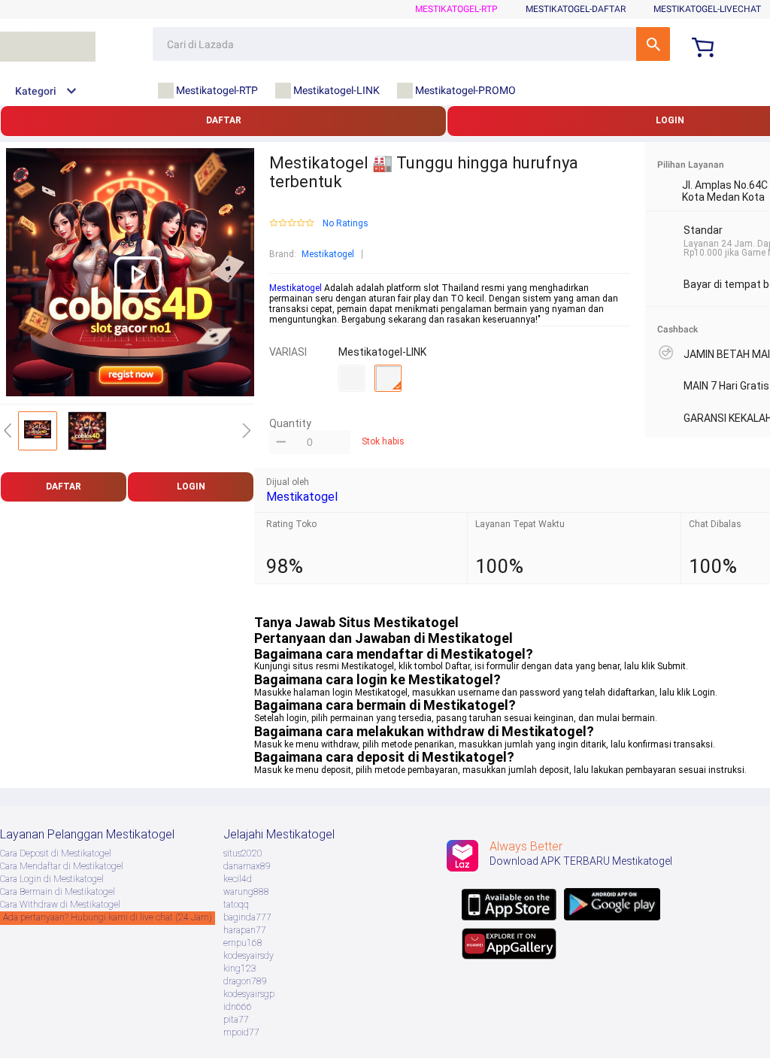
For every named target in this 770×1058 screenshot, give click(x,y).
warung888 (246, 892)
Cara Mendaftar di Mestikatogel (61, 866)
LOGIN (191, 486)
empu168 (242, 943)
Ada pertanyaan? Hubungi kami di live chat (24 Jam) (107, 917)
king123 (239, 968)
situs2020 (242, 853)
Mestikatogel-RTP (456, 9)
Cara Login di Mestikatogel (52, 879)
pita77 (236, 1019)
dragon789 (245, 981)
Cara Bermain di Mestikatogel (57, 892)
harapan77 (244, 930)
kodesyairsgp (248, 994)
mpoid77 (241, 1032)
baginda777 (247, 917)
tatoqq (236, 904)
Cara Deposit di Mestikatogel (55, 853)
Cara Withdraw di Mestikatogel (60, 904)
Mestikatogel (328, 254)
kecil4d (237, 879)
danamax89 (247, 866)
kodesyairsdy (248, 955)
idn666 (237, 1007)
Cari (653, 44)
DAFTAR (223, 120)
